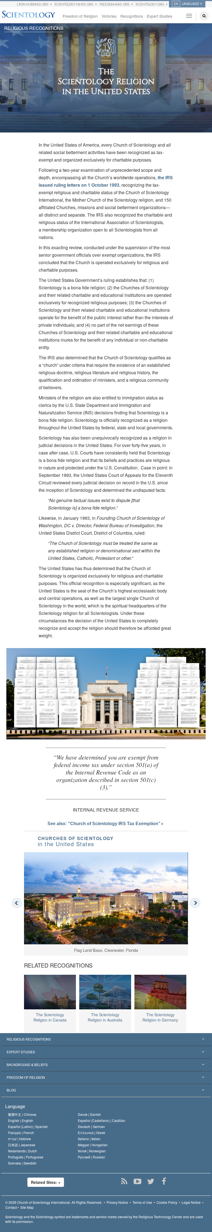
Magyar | (93, 1144)
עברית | (19, 1138)
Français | (21, 1132)
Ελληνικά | (91, 1132)
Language (15, 1106)
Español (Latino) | (28, 1126)
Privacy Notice (117, 1202)
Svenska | (22, 1163)
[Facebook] (164, 1181)
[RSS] (124, 1181)
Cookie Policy (167, 1202)
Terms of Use (142, 1202)
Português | (25, 1157)
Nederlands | (22, 1150)
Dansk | (89, 1114)
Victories (109, 16)
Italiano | (89, 1138)
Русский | (91, 1157)
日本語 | (21, 1144)
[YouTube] (137, 1181)
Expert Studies (159, 16)
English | (20, 1120)
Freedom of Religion (80, 16)
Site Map (27, 1207)
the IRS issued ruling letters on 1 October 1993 (106, 181)
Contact (11, 1207)
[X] (150, 1181)
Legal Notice (191, 1202)
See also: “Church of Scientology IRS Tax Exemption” (104, 823)
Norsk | (92, 1150)
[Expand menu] (106, 1039)
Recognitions (131, 16)
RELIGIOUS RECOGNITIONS (33, 28)
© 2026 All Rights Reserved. (53, 1202)
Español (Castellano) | (101, 1120)
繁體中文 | (22, 1114)
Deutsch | (91, 1126)
